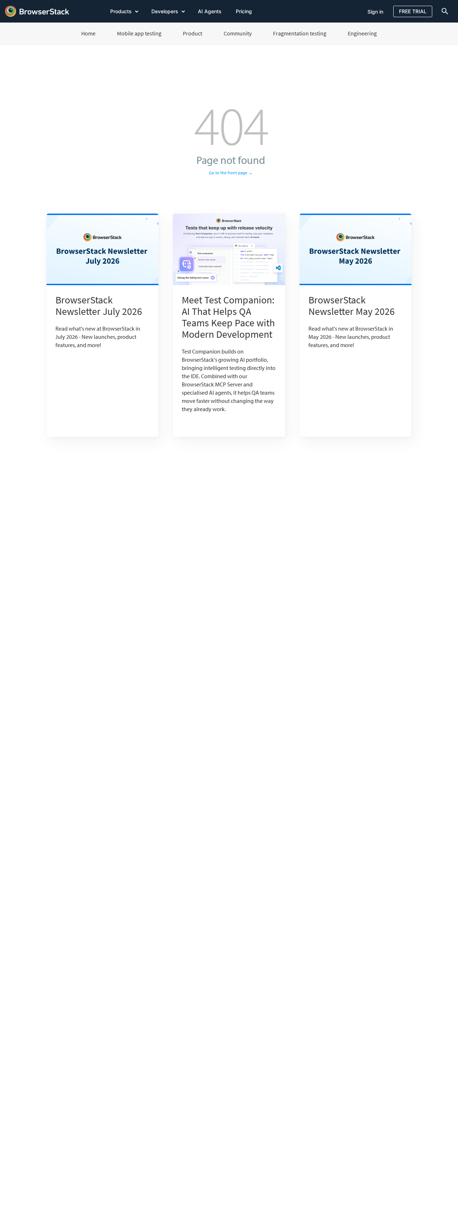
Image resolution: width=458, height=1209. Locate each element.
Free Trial (413, 11)
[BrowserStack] (37, 11)
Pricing (244, 11)
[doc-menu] (443, 11)
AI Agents (209, 11)
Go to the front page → (231, 172)
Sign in (375, 12)
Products (121, 11)
